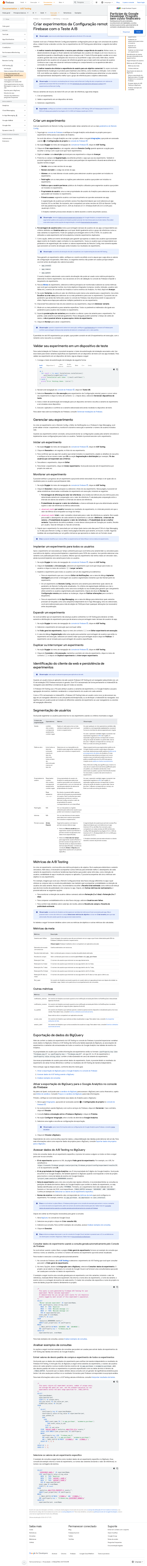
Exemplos (78, 13)
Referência (67, 13)
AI (33, 13)
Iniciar (138, 32)
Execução (33, 2)
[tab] (40, 365)
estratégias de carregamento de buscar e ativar (87, 84)
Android (54, 1554)
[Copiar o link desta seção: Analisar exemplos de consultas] (74, 1345)
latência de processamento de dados (70, 217)
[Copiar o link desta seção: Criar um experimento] (67, 121)
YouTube (71, 1539)
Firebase (35, 19)
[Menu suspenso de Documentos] (54, 2)
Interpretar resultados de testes (103, 1377)
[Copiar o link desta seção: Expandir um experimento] (67, 613)
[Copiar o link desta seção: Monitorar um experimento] (68, 474)
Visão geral (6, 13)
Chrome (63, 1554)
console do (55, 132)
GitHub (31, 1542)
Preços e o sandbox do (70, 1094)
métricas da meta (86, 1195)
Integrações (50, 1102)
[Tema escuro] (114, 369)
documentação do (81, 1237)
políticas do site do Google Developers (105, 1512)
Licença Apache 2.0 (68, 1512)
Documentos (48, 2)
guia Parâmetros (89, 327)
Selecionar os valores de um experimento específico (74, 1192)
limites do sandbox (43, 1094)
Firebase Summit (73, 1533)
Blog (118, 2)
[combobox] (83, 2)
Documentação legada (115, 1545)
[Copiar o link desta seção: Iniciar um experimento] (64, 442)
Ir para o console (128, 2)
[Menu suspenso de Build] (26, 2)
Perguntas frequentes (115, 1542)
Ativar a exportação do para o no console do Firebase (67, 1071)
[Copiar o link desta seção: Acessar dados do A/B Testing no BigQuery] (87, 1150)
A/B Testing (25, 8)
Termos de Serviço (35, 1562)
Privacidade (46, 1562)
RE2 (100, 736)
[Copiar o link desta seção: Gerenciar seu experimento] (75, 420)
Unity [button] (90, 365)
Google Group (112, 1536)
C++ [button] (83, 365)
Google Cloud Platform (87, 1554)
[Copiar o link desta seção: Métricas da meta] (56, 929)
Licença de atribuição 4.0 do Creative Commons (102, 1510)
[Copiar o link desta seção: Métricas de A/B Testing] (70, 862)
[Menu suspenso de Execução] (39, 2)
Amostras (32, 1536)
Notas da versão (113, 1539)
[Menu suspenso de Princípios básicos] (28, 12)
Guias (31, 1530)
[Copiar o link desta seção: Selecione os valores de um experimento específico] (84, 1455)
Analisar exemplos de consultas (48, 1078)
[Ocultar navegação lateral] (24, 1562)
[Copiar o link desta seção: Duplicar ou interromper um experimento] (86, 645)
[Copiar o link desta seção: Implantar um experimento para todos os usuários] (96, 547)
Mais (60, 2)
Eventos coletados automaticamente (81, 1012)
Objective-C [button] (50, 365)
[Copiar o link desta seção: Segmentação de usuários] (73, 710)
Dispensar (126, 32)
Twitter (70, 1536)
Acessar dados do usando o (55, 1074)
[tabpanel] (78, 377)
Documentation (9, 8)
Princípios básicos (20, 13)
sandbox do (69, 1092)
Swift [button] (40, 365)
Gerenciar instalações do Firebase (89, 412)
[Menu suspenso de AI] (36, 12)
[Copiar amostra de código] (117, 369)
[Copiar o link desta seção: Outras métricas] (55, 989)
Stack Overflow (113, 1533)
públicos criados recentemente (102, 761)
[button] (12, 34)
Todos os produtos (103, 1554)
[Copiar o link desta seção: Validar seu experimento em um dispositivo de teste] (110, 346)
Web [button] (76, 365)
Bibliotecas (32, 1539)
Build (22, 2)
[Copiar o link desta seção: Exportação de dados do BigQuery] (85, 1035)
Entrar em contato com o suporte (118, 1530)
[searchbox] (13, 19)
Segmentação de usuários (89, 222)
